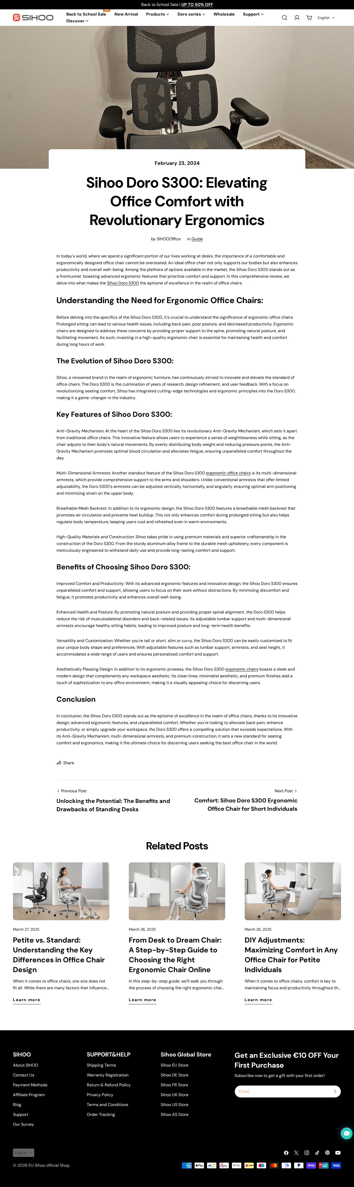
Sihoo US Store (174, 1104)
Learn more (27, 999)
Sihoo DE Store (174, 1075)
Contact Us (23, 1075)
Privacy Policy (100, 1094)
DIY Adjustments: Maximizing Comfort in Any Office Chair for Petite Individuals (291, 954)
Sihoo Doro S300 (123, 283)
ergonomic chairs (241, 669)
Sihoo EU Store (174, 1065)
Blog (17, 1104)
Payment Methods (30, 1085)
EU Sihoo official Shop (49, 1165)
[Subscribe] (335, 1091)
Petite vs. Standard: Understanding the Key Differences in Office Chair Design (59, 954)
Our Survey (23, 1124)
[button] (326, 17)
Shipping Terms (101, 1065)
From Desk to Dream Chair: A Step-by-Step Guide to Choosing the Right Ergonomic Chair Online (175, 954)
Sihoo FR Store (174, 1085)
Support (20, 1114)
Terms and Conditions (107, 1104)
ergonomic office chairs (228, 473)
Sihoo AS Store (174, 1114)
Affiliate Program (29, 1094)
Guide (197, 239)
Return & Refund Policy (109, 1085)
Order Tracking (101, 1114)
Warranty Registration (108, 1075)
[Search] (284, 17)
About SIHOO (25, 1065)
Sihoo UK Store (174, 1094)
